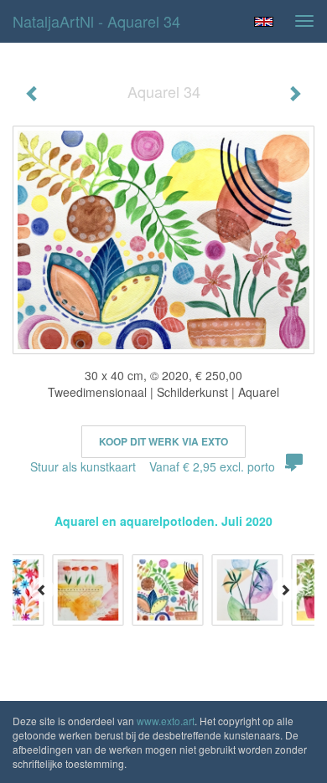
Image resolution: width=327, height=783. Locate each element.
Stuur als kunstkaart (152, 466)
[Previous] (41, 589)
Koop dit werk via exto (163, 441)
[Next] (285, 589)
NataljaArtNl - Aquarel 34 (96, 21)
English (263, 22)
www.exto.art (166, 720)
